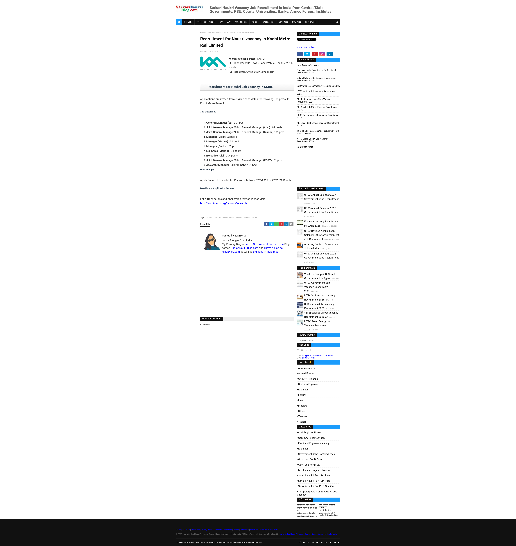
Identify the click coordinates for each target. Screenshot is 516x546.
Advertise (254, 530)
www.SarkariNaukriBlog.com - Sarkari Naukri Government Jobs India (308, 534)
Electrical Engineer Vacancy (313, 443)
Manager (239, 218)
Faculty (302, 394)
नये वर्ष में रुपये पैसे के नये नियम (306, 505)
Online (208, 33)
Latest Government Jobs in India (264, 244)
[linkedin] (330, 54)
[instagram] (322, 54)
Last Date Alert (308, 358)
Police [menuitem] (254, 22)
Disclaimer (195, 530)
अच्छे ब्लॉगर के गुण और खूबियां (306, 513)
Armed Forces (306, 373)
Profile (261, 530)
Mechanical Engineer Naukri (314, 470)
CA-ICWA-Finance (308, 378)
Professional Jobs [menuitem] (205, 22)
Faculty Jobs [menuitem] (311, 22)
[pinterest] (315, 54)
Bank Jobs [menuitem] (283, 22)
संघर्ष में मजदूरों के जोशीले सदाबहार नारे (327, 506)
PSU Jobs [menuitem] (296, 22)
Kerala (231, 218)
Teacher (302, 416)
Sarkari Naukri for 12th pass (314, 475)
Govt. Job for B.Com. (310, 459)
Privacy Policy (206, 530)
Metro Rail (247, 218)
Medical (302, 405)
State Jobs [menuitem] (268, 22)
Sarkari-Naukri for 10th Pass (314, 480)
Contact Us (244, 530)
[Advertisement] (187, 73)
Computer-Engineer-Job (311, 437)
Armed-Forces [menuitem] (241, 22)
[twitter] (307, 54)
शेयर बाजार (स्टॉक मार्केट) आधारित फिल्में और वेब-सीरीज (328, 514)
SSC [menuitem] (229, 22)
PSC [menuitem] (221, 22)
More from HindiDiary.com (307, 516)
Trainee (302, 421)
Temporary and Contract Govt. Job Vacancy (317, 493)
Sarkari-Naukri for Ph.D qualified (316, 486)
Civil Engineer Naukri (310, 432)
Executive (217, 218)
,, (297, 225)
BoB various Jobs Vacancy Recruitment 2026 (318, 86)
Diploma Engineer (308, 384)
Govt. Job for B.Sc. (309, 464)
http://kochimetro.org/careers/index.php (224, 203)
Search (236, 530)
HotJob (225, 218)
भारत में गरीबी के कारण (326, 510)
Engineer (209, 218)
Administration (306, 368)
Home (202, 33)
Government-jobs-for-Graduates (316, 454)
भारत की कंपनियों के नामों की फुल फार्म (307, 509)
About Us (186, 530)
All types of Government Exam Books (317, 356)
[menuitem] (179, 22)
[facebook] (300, 54)
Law (300, 400)
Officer (302, 411)
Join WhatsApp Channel (307, 47)
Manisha (205, 51)
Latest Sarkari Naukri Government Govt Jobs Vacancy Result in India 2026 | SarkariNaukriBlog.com (226, 542)
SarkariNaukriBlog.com (244, 248)
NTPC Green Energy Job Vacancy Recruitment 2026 (312, 140)
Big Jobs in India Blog (265, 251)
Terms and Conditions (223, 530)
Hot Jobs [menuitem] (188, 22)
